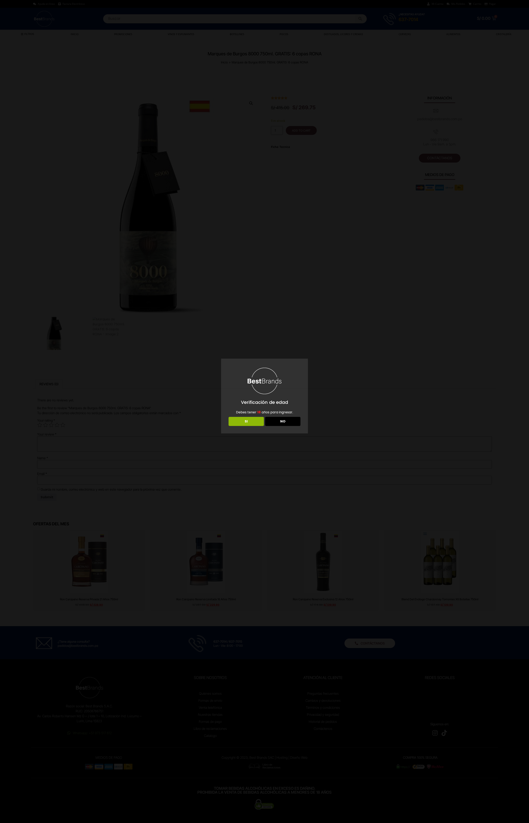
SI (246, 421)
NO (282, 421)
